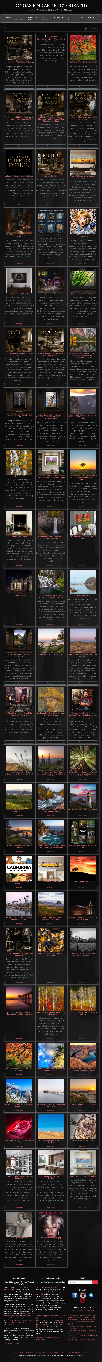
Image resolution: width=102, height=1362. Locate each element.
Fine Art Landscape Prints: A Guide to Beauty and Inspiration (51, 811)
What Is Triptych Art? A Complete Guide (82, 177)
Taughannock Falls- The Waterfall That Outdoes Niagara (51, 537)
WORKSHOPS (59, 17)
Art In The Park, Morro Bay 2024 (51, 654)
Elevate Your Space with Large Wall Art (83, 810)
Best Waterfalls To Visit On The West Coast (83, 847)
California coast (26, 1318)
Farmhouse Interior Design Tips (83, 1140)
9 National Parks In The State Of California (19, 882)
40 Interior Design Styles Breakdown (19, 176)
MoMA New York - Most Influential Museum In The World (19, 918)
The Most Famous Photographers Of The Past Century (83, 918)
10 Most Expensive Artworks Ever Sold (51, 235)
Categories (90, 29)
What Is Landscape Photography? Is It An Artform (82, 655)
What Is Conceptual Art (19, 294)
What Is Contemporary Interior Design (51, 1177)
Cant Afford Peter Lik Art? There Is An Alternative (19, 1069)
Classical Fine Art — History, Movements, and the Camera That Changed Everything (51, 119)
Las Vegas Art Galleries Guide (51, 294)
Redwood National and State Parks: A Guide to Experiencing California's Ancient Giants (83, 774)
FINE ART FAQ (80, 18)
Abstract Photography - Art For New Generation (51, 954)
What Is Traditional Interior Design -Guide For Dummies (51, 354)
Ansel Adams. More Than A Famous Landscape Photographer (82, 954)
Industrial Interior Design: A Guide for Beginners (19, 1177)
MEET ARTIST (45, 18)
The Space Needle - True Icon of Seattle (19, 416)
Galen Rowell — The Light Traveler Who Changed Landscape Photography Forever (82, 355)
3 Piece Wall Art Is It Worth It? (51, 881)
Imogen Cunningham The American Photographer (19, 954)
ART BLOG (70, 18)
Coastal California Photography (83, 1104)
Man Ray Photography (19, 1238)
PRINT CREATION (18, 18)
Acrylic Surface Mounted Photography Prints (19, 1141)
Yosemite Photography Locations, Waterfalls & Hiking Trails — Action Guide (83, 417)
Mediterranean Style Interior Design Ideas (19, 354)
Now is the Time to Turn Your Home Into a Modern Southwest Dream (82, 1069)
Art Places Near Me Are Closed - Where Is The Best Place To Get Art (19, 1013)
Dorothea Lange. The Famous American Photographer (51, 918)
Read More (19, 87)
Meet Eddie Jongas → (13, 1343)
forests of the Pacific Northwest (19, 1320)
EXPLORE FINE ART (33, 18)
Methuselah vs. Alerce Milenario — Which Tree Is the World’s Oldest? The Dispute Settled (51, 417)
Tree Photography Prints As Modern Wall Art (83, 1013)
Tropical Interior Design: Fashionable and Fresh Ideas (51, 1069)
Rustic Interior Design (50, 176)
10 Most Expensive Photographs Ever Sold (19, 236)
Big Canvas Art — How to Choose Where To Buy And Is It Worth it (51, 596)
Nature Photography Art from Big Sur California (19, 1105)
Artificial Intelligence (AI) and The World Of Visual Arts (19, 714)
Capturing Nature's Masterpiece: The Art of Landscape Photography (51, 847)
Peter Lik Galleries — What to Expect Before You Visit (51, 40)
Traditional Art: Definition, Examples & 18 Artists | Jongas (51, 714)
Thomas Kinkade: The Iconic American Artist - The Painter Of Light (82, 714)
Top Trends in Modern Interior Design (51, 1141)
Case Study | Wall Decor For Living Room (83, 537)
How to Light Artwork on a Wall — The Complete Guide (51, 1013)
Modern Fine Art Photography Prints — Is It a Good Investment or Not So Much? (83, 478)
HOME (8, 17)
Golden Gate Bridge (19, 536)
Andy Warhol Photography (51, 1238)
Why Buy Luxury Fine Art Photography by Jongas (51, 1105)
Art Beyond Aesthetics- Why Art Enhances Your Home (19, 811)
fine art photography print (51, 1287)
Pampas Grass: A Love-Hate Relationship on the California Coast (19, 773)
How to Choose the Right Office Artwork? (19, 847)
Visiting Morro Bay (83, 595)
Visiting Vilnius (19, 595)
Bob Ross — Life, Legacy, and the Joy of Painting (83, 118)
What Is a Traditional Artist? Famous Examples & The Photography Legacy (51, 477)
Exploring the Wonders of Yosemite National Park (19, 655)
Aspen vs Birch (19, 476)
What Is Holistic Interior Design (83, 294)
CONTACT (92, 17)
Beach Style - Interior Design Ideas (82, 1176)
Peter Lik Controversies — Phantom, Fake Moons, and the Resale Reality (83, 62)
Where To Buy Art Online (82, 881)
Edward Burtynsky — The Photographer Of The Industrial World (19, 62)
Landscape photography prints (48, 1316)
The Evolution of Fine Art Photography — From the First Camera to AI (19, 118)
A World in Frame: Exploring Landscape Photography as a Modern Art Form (51, 774)
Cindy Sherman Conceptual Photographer (82, 236)
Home (8, 29)
